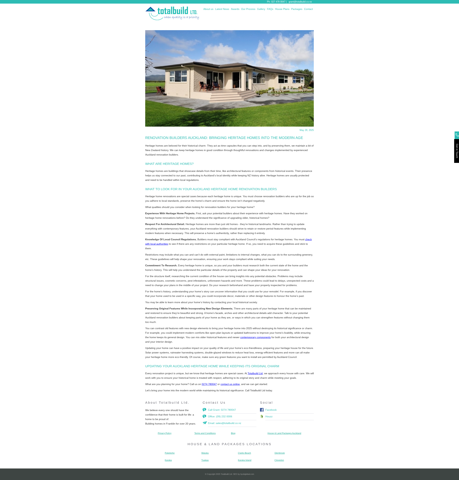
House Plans (282, 9)
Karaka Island (244, 460)
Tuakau (205, 460)
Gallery (261, 9)
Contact (308, 9)
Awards (235, 9)
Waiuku (205, 453)
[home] (172, 13)
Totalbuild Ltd (255, 373)
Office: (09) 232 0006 (220, 416)
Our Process (248, 9)
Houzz (269, 416)
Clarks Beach (244, 453)
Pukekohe (170, 453)
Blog (233, 433)
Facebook (271, 409)
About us (208, 9)
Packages (296, 9)
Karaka (168, 460)
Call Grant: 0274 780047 (222, 409)
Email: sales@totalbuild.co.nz (224, 423)
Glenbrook (280, 453)
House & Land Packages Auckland (284, 433)
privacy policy (164, 433)
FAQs (270, 9)
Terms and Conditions (205, 433)
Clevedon (279, 460)
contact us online (230, 384)
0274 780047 (209, 384)
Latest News (222, 9)
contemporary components (255, 337)
